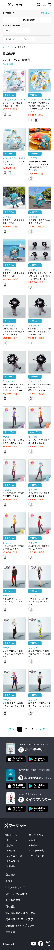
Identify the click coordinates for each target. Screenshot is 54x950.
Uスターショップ (15, 887)
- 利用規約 (9, 866)
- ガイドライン (36, 856)
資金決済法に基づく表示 (19, 919)
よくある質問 (13, 900)
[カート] (49, 5)
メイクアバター (37, 835)
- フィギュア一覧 (13, 856)
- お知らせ (9, 850)
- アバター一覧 (36, 850)
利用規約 (10, 906)
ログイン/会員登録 (16, 894)
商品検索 (10, 874)
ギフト (9, 881)
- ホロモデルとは (13, 840)
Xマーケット (8, 47)
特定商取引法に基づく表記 (20, 913)
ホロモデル (10, 835)
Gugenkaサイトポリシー (20, 925)
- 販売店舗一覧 (12, 861)
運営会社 (10, 932)
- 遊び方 (8, 845)
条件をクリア (45, 13)
